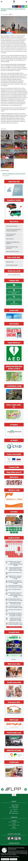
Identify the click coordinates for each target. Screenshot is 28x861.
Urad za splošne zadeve (11, 226)
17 (6, 552)
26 (11, 554)
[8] (7, 163)
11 (18, 530)
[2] (7, 135)
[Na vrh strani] (14, 795)
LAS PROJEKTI (14, 440)
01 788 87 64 (15, 811)
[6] (7, 154)
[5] (20, 144)
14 (14, 532)
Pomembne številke (14, 467)
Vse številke (13, 659)
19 (11, 552)
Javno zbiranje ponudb (11, 265)
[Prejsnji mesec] (6, 541)
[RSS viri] (19, 839)
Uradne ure (14, 817)
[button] (2, 789)
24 (6, 554)
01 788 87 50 (15, 809)
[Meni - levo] (1, 1)
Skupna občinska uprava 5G (14, 472)
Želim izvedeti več (5, 859)
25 (9, 554)
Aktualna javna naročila (14, 271)
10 (15, 530)
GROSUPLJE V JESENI (14, 490)
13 (11, 532)
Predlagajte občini (14, 280)
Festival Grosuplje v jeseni (14, 732)
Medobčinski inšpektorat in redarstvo (12, 242)
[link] (13, 6)
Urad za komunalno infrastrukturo (11, 234)
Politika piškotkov (15, 856)
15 (16, 532)
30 (21, 554)
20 (13, 552)
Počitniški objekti (14, 762)
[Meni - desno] (26, 1)
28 (16, 554)
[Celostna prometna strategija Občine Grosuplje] (13, 789)
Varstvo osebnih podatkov (12, 251)
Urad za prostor (10, 238)
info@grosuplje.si (15, 813)
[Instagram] (15, 839)
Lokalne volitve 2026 (14, 181)
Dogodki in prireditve (14, 538)
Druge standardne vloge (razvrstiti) (12, 247)
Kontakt (14, 801)
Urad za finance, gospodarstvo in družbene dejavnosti (13, 230)
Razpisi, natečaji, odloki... (14, 257)
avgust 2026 (14, 541)
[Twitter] (12, 839)
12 (20, 530)
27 (6, 545)
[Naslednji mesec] (21, 541)
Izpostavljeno (14, 511)
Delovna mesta (9, 262)
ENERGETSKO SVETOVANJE (14, 750)
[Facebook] (8, 839)
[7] (20, 154)
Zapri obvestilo (13, 859)
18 (9, 552)
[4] (7, 144)
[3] (20, 135)
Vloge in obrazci (14, 221)
